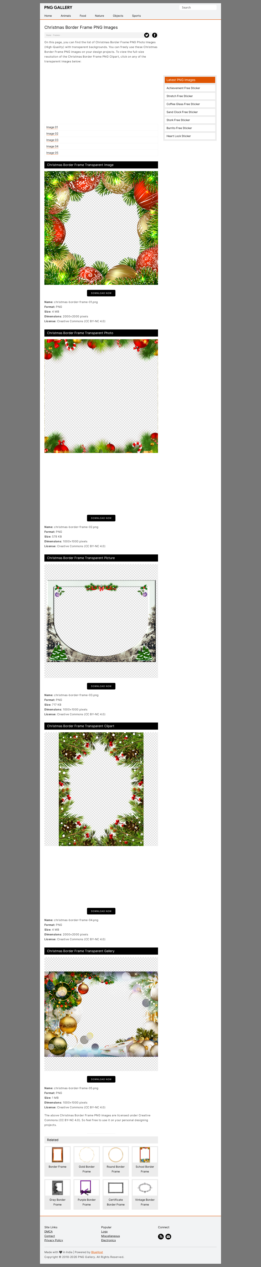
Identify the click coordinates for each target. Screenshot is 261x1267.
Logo (104, 1231)
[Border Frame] (57, 1149)
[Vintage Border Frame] (145, 1182)
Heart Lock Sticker (179, 136)
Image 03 (52, 140)
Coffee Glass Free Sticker (183, 104)
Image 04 (52, 146)
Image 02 (52, 133)
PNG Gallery (58, 7)
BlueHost (97, 1252)
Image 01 (52, 127)
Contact (49, 1236)
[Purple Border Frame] (86, 1182)
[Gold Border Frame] (86, 1149)
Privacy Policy (53, 1240)
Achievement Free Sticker (183, 88)
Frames (56, 35)
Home (48, 35)
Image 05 (52, 152)
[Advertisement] (101, 94)
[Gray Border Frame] (57, 1182)
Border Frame (57, 1166)
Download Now (101, 293)
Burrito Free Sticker (179, 128)
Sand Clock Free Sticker (182, 112)
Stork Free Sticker (178, 120)
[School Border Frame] (145, 1149)
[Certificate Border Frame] (116, 1182)
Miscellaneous (110, 1236)
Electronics (108, 1240)
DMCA (48, 1231)
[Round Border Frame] (116, 1149)
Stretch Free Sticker (180, 96)
